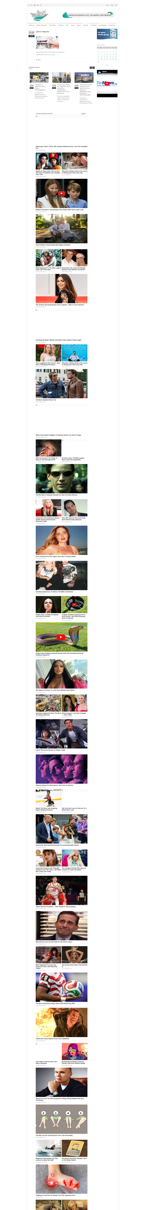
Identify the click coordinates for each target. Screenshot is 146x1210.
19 (104, 57)
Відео (112, 5)
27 (107, 59)
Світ (67, 25)
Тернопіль (52, 25)
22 (113, 57)
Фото (107, 5)
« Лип (106, 65)
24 (98, 59)
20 (107, 57)
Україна (60, 25)
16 (116, 54)
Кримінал (112, 25)
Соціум (85, 25)
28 (110, 59)
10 (98, 54)
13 (107, 54)
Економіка (102, 25)
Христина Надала (49, 54)
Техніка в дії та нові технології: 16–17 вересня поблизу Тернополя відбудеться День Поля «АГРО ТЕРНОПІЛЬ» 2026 (86, 90)
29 (113, 59)
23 (116, 57)
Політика (93, 25)
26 (104, 59)
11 (101, 54)
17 (98, 57)
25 (101, 59)
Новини (31, 25)
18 (101, 57)
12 (104, 54)
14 (110, 54)
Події (72, 25)
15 (113, 54)
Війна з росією (42, 25)
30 (116, 59)
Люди (79, 25)
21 (110, 57)
